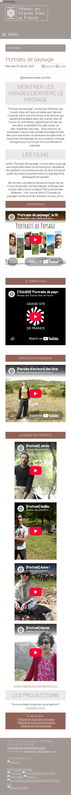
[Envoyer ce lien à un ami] (61, 66)
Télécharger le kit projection (36, 725)
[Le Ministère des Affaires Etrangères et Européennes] (30, 776)
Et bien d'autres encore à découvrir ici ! (35, 686)
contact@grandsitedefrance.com (26, 747)
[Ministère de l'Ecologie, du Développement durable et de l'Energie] (14, 773)
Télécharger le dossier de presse (36, 719)
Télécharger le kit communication (36, 722)
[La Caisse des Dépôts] (35, 780)
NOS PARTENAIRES (19, 769)
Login (54, 751)
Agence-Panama (30, 751)
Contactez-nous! (35, 707)
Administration (44, 751)
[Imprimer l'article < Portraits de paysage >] (48, 66)
